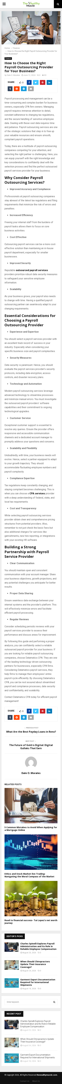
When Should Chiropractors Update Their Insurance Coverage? (35, 964)
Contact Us (24, 1081)
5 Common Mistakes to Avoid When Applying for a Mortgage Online (31, 828)
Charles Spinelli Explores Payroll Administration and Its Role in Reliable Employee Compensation (38, 946)
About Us (36, 1081)
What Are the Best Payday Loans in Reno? (31, 731)
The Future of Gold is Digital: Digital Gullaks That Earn (31, 746)
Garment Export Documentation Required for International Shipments (37, 982)
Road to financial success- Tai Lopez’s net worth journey (31, 921)
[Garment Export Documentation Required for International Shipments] (12, 983)
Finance (8, 58)
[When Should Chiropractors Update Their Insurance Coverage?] (12, 965)
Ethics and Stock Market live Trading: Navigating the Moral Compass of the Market (29, 875)
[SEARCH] (54, 1002)
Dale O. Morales (13, 75)
